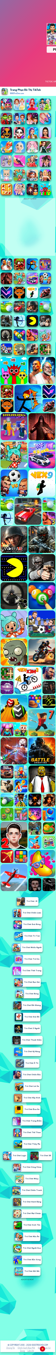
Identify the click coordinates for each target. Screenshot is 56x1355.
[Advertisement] (28, 1309)
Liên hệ (31, 1350)
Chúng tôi (10, 1347)
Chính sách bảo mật (26, 1347)
